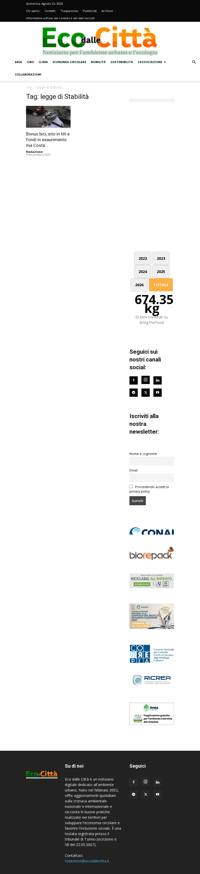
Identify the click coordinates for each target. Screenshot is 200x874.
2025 (161, 271)
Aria (18, 62)
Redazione (34, 152)
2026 (139, 284)
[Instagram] (145, 380)
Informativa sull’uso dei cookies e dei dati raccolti (60, 18)
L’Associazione (150, 62)
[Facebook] (133, 380)
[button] (194, 62)
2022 (143, 258)
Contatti (50, 11)
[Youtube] (157, 392)
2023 (161, 258)
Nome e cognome (143, 454)
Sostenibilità (121, 62)
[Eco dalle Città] (100, 39)
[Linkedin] (157, 380)
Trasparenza (69, 11)
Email (133, 470)
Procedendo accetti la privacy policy (149, 489)
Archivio (107, 11)
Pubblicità (90, 11)
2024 (143, 271)
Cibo (30, 62)
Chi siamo (33, 11)
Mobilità (98, 62)
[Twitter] (145, 392)
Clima (43, 62)
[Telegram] (133, 392)
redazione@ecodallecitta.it (87, 860)
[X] (145, 794)
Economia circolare (69, 62)
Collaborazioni (28, 74)
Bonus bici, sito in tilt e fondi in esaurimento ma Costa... (48, 139)
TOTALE (160, 284)
